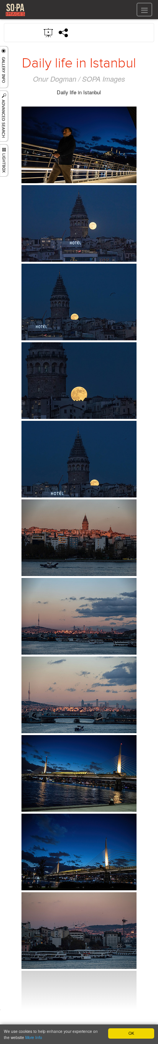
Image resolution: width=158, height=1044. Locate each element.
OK (131, 1033)
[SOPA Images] (15, 17)
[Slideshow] (48, 32)
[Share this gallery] (63, 32)
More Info (33, 1037)
